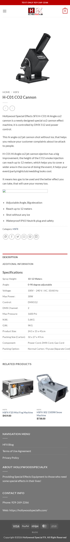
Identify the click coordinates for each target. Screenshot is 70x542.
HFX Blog (8, 444)
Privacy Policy (11, 457)
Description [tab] (10, 257)
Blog (35, 532)
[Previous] (3, 397)
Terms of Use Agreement (17, 451)
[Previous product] (12, 108)
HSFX (16, 92)
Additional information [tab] (18, 264)
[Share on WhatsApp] (5, 237)
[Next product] (5, 108)
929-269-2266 (20, 502)
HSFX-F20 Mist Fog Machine (18, 412)
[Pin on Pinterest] (30, 237)
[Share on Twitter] (18, 237)
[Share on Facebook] (12, 237)
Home (6, 92)
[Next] (67, 397)
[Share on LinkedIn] (36, 237)
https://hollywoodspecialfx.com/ (28, 510)
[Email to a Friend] (24, 237)
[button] (5, 11)
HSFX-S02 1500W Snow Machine (49, 414)
